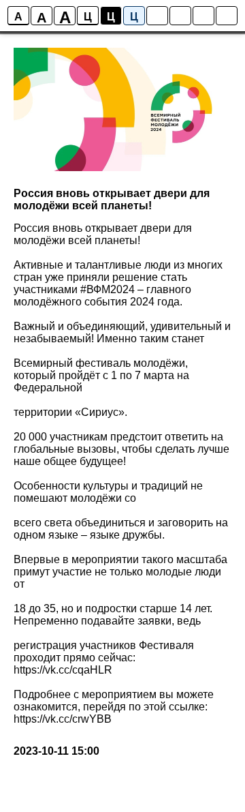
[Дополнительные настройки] (203, 15)
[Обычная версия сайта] (227, 15)
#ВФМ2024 (107, 289)
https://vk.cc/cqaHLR (63, 670)
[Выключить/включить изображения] (157, 15)
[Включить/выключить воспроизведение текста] (180, 15)
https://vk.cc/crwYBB (63, 719)
